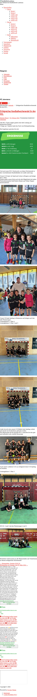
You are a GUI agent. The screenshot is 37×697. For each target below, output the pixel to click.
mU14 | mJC (14, 16)
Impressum (7, 693)
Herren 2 (13, 13)
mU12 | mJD (14, 18)
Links (5, 79)
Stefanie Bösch (4, 118)
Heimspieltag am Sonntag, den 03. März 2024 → (14, 565)
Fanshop (6, 51)
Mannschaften (7, 7)
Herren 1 (13, 11)
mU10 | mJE (14, 20)
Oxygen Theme (11, 690)
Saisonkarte (7, 44)
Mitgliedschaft (7, 46)
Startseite (10, 105)
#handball (2, 642)
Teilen (2, 613)
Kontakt (6, 53)
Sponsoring (7, 49)
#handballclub (7, 642)
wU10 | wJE (14, 33)
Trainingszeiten (8, 42)
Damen (9, 22)
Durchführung (8, 76)
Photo (3, 607)
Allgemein (7, 74)
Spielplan (6, 47)
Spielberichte (7, 82)
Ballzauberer (14, 37)
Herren (9, 9)
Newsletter (7, 81)
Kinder (9, 35)
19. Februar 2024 (14, 118)
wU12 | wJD (14, 31)
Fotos (5, 77)
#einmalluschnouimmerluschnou (7, 600)
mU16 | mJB (14, 15)
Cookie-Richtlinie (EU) (10, 694)
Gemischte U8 (14, 40)
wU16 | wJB (14, 27)
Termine (6, 84)
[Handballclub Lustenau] (7, 1)
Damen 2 (13, 26)
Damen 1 (13, 24)
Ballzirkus (13, 38)
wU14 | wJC (14, 29)
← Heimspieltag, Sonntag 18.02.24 (10, 563)
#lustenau (13, 642)
